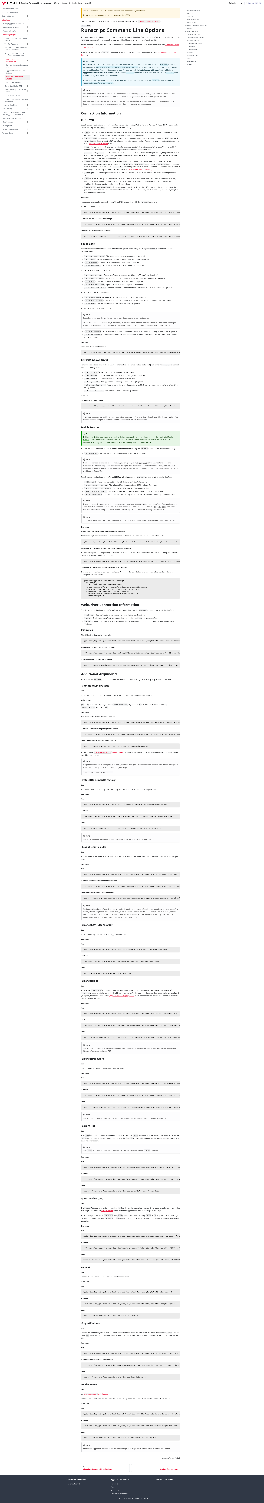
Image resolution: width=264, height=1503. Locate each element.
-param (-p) (190, 52)
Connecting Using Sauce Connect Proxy (140, 325)
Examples (189, 28)
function (98, 144)
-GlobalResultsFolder (193, 40)
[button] (15, 16)
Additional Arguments (191, 31)
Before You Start (104, 520)
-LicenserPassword (192, 49)
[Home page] (83, 21)
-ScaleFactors (191, 64)
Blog (112, 1487)
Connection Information (192, 10)
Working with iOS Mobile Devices (138, 442)
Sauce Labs (190, 16)
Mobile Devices (191, 22)
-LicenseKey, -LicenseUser (194, 43)
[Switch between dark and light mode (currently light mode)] (241, 3)
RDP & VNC (190, 13)
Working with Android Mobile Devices (107, 442)
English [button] (234, 3)
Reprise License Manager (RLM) (136, 1118)
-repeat (189, 58)
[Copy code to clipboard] (177, 212)
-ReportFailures (191, 61)
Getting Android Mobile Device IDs (123, 468)
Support (65, 3)
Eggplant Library (72, 1484)
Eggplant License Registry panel (121, 996)
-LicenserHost (191, 46)
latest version (119, 15)
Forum (113, 1484)
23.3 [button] (55, 3)
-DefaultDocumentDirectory (195, 37)
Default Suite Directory (144, 839)
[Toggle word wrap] (173, 212)
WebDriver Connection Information (196, 25)
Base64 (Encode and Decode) (140, 169)
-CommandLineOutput (194, 34)
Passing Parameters (159, 101)
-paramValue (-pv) (192, 55)
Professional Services (80, 3)
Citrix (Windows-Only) (193, 19)
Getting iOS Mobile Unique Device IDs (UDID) (116, 509)
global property (109, 752)
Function (107, 1211)
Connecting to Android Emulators (154, 468)
